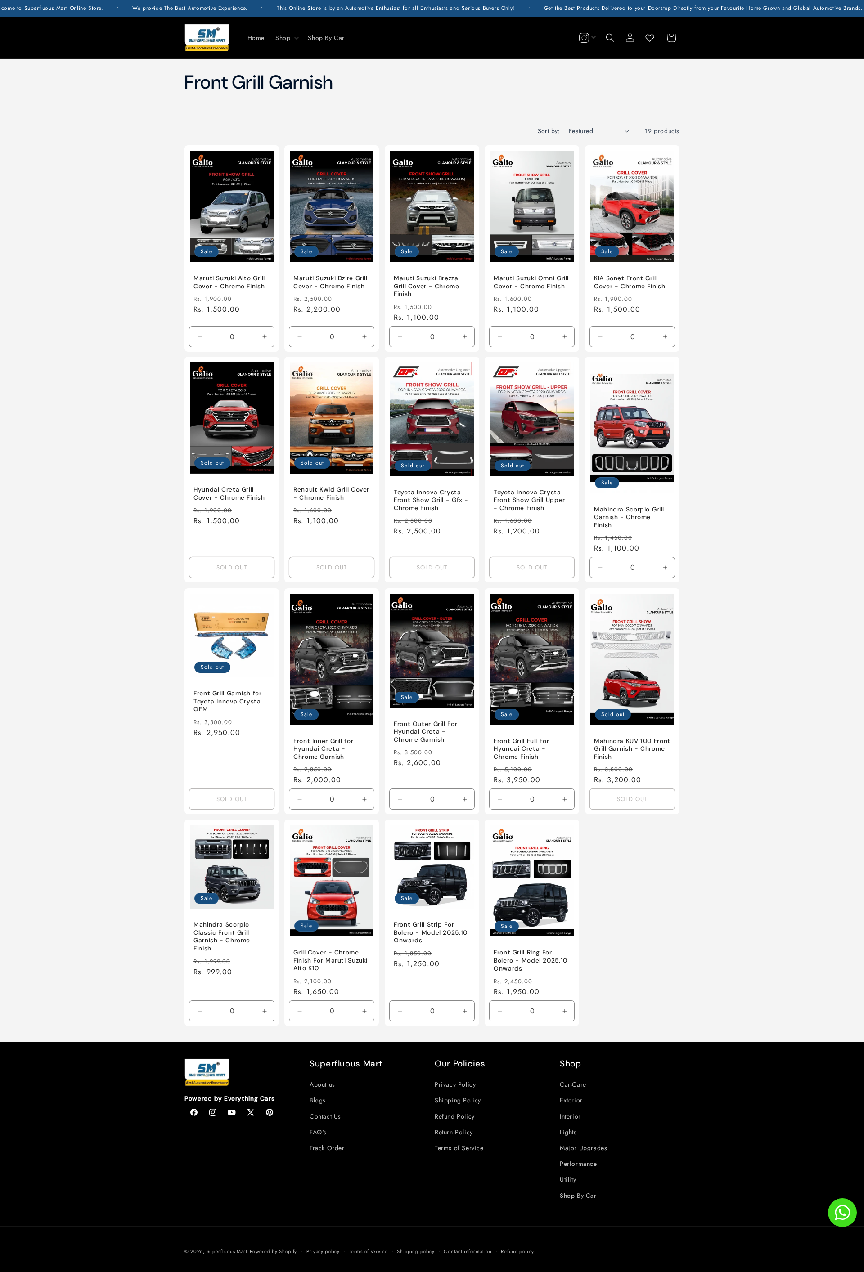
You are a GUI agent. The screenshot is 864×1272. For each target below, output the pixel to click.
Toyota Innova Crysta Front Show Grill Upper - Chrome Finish (529, 500)
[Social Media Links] (586, 38)
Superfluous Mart (227, 1251)
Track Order (327, 1147)
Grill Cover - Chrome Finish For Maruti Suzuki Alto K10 (330, 960)
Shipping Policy (458, 1100)
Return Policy (454, 1132)
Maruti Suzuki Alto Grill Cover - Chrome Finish (229, 282)
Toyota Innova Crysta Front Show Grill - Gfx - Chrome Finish (431, 500)
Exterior (571, 1100)
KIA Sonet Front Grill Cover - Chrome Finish (629, 282)
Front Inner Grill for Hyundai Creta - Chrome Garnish (323, 748)
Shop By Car (578, 1195)
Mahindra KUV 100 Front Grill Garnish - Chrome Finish (632, 748)
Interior (570, 1116)
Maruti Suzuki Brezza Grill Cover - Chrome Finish (426, 286)
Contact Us (325, 1116)
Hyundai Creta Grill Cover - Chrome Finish (229, 494)
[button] (286, 37)
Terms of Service (459, 1147)
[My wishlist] (650, 38)
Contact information (467, 1251)
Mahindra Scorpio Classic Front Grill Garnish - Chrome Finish (222, 936)
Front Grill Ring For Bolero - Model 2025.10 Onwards (530, 960)
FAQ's (318, 1132)
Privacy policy (323, 1251)
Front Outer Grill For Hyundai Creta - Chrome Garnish (425, 731)
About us (322, 1084)
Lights (568, 1132)
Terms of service (368, 1251)
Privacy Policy (455, 1084)
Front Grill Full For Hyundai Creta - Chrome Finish (521, 748)
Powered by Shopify (273, 1251)
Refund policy (517, 1251)
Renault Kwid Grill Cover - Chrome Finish (331, 494)
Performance (578, 1163)
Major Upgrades (583, 1147)
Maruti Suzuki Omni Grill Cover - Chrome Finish (531, 282)
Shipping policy (416, 1251)
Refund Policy (455, 1116)
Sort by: (549, 130)
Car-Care (573, 1084)
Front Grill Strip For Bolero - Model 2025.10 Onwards (431, 932)
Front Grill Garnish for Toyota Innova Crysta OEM (228, 701)
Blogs (318, 1100)
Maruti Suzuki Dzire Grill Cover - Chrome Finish (330, 282)
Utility (568, 1179)
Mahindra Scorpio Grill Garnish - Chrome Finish (629, 517)
